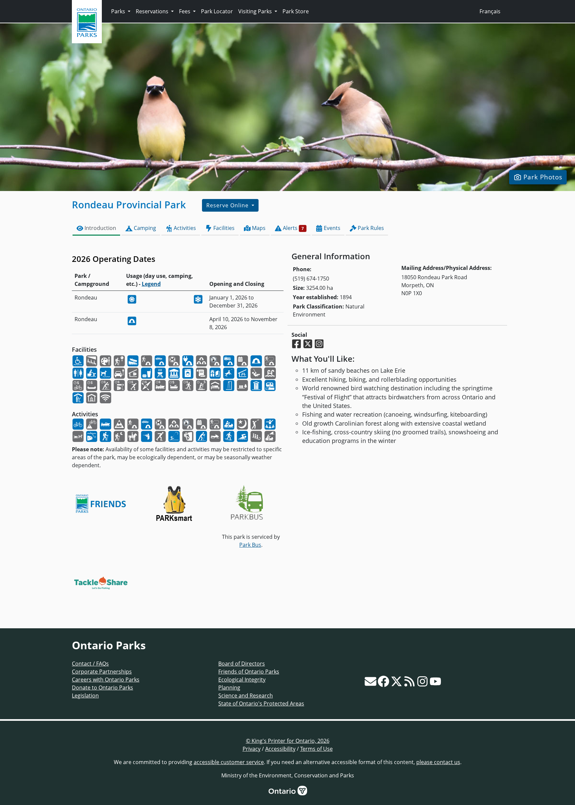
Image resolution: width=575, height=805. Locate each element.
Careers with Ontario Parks (105, 679)
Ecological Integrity (242, 679)
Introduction (99, 228)
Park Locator (217, 11)
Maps (258, 228)
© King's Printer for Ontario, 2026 (287, 740)
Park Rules (370, 228)
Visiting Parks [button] (255, 11)
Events (331, 228)
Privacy (252, 748)
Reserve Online (228, 205)
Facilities (223, 228)
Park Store (296, 11)
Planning (229, 687)
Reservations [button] (153, 11)
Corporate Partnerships (102, 671)
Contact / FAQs (90, 663)
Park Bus (250, 544)
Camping (144, 228)
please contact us (438, 762)
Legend (151, 284)
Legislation (85, 695)
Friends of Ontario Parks (248, 671)
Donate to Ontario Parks (102, 687)
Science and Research (245, 695)
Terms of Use (316, 748)
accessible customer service (229, 762)
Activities (184, 228)
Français (489, 11)
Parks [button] (118, 11)
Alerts (293, 228)
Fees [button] (185, 11)
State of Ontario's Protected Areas (261, 703)
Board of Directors (241, 663)
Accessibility (280, 748)
